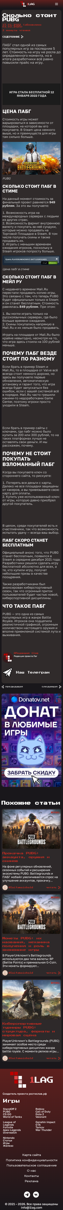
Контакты (31, 1176)
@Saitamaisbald (21, 887)
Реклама (31, 1181)
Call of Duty (43, 1111)
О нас (31, 1170)
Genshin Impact (45, 1122)
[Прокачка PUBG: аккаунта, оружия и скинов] (31, 848)
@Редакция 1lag (26, 653)
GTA (38, 1124)
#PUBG (55, 812)
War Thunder (44, 1130)
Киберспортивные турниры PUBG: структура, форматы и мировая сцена (28, 1029)
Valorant (41, 1117)
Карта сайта (31, 1155)
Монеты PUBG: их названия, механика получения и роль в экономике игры (26, 944)
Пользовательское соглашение (31, 1165)
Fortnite (8, 1127)
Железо (8, 1145)
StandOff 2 (9, 1109)
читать (51, 887)
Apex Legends (12, 1130)
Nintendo (9, 1138)
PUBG (6, 1111)
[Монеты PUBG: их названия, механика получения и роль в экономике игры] (31, 933)
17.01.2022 (22, 26)
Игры (6, 1143)
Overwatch (10, 1132)
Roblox (40, 1109)
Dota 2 (40, 1114)
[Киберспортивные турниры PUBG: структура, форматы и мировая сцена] (31, 1018)
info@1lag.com (31, 1207)
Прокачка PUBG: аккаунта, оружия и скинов (26, 857)
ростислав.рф (38, 1093)
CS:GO (7, 1114)
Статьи (7, 1140)
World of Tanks (12, 1117)
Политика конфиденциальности (31, 1160)
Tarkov (40, 1127)
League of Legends (9, 1123)
